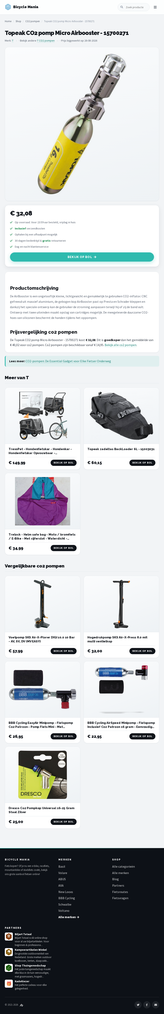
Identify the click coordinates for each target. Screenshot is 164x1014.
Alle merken (120, 873)
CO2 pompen (32, 21)
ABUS (62, 879)
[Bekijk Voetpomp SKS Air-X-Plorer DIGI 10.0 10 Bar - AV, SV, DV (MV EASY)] (42, 604)
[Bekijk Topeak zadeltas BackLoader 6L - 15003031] (121, 416)
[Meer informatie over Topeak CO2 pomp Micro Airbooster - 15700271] (82, 124)
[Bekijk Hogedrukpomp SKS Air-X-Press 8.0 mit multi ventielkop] (121, 604)
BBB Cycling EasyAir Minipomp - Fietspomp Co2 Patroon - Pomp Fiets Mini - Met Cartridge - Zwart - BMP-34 (41, 727)
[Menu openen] (155, 7)
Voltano (63, 911)
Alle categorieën (123, 866)
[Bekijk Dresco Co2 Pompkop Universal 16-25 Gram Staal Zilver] (42, 775)
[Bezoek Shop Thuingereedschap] (9, 968)
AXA (61, 885)
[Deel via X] (138, 1004)
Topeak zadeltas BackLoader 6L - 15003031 (121, 449)
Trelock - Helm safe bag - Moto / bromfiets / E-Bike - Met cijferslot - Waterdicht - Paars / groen (42, 539)
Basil (61, 866)
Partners (118, 885)
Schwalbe (64, 904)
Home (8, 21)
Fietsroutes (120, 892)
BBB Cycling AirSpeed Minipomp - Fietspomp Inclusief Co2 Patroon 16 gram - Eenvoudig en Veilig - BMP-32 (121, 727)
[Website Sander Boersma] (21, 1004)
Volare (62, 873)
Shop (18, 21)
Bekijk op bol (80, 257)
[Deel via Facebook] (146, 1004)
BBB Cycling (66, 898)
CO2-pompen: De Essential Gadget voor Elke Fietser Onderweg (68, 361)
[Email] (155, 1004)
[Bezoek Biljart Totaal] (9, 937)
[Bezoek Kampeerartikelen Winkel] (9, 952)
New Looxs (65, 892)
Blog (115, 879)
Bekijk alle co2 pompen (120, 345)
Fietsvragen (120, 898)
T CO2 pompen (46, 40)
